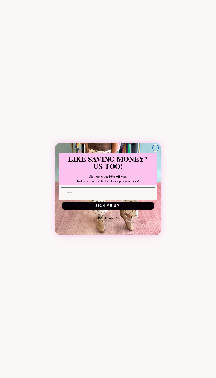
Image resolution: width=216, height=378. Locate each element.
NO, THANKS (108, 218)
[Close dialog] (155, 148)
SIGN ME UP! (108, 206)
